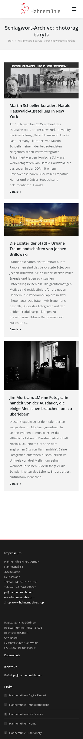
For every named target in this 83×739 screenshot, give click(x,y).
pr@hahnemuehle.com (18, 592)
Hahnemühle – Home (22, 723)
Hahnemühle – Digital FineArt (27, 695)
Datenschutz (12, 655)
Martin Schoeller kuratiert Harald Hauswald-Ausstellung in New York (40, 111)
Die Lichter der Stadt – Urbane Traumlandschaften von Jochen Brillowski (38, 249)
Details (14, 191)
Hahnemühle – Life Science (26, 714)
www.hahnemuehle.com (19, 597)
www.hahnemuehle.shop (28, 602)
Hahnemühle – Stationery (25, 733)
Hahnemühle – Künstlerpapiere (29, 705)
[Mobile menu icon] (74, 9)
